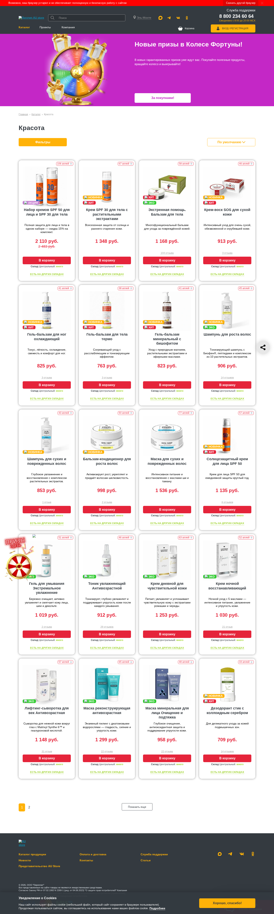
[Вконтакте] (178, 18)
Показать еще (137, 806)
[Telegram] (169, 18)
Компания (68, 27)
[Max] (160, 18)
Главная (23, 114)
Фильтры (42, 142)
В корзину (47, 260)
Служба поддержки (154, 854)
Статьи (146, 860)
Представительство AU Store (39, 866)
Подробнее (157, 908)
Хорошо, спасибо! (227, 903)
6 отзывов (227, 502)
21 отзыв (227, 626)
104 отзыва (167, 253)
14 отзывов (227, 377)
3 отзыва (227, 253)
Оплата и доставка (93, 854)
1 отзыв (46, 502)
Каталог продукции (32, 854)
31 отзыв (47, 751)
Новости (25, 860)
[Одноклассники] (187, 18)
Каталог (24, 27)
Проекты (45, 27)
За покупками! (162, 98)
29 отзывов (106, 626)
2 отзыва (107, 502)
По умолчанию (229, 142)
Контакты (86, 860)
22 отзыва (107, 751)
